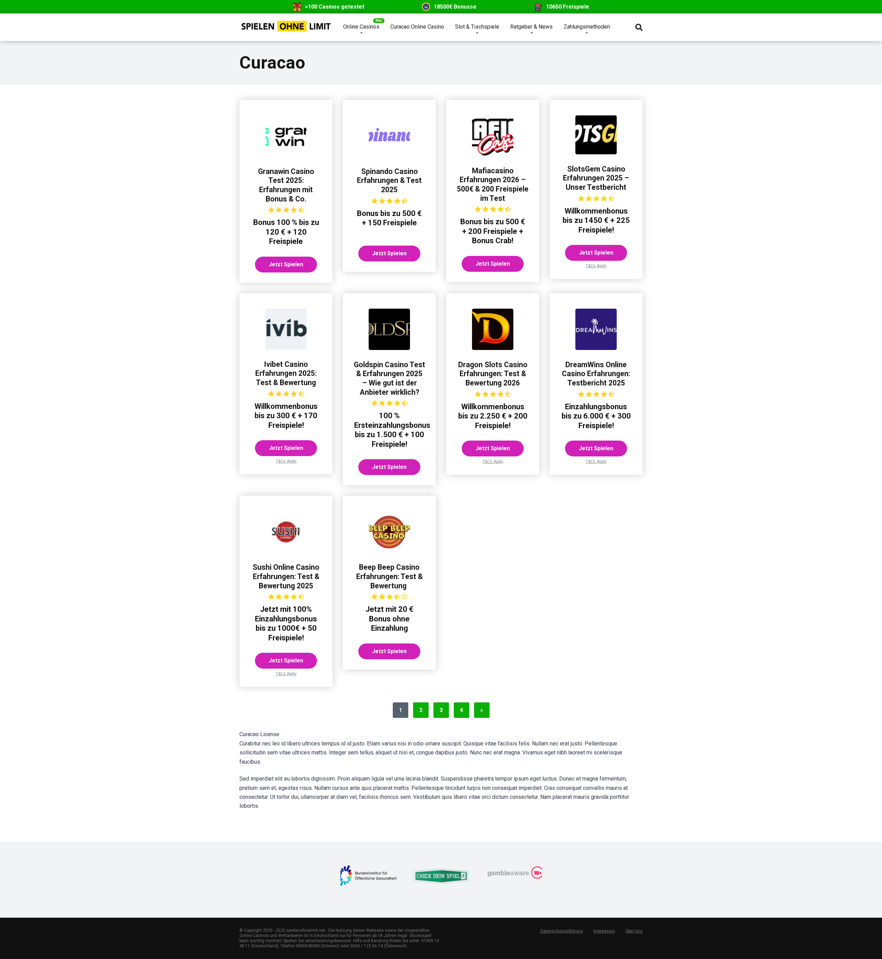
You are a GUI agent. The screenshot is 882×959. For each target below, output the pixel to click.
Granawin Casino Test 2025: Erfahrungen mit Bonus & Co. (286, 185)
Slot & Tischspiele (477, 26)
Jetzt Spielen (286, 264)
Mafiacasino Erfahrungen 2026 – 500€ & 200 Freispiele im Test (493, 184)
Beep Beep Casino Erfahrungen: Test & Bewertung (389, 576)
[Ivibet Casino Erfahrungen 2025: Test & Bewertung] (286, 347)
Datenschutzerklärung (561, 931)
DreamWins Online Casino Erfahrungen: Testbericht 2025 (596, 373)
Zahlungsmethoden (587, 26)
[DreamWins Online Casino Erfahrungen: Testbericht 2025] (596, 348)
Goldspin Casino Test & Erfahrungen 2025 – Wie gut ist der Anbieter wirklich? (389, 378)
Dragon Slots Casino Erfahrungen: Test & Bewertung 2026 (492, 373)
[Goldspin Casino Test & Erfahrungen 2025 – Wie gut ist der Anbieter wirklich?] (389, 348)
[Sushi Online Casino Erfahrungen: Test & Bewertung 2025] (286, 550)
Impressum (604, 931)
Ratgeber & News (531, 26)
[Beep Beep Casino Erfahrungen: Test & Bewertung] (389, 550)
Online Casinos (361, 26)
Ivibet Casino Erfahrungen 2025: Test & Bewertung (286, 373)
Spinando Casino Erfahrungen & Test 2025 (389, 180)
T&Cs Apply (596, 266)
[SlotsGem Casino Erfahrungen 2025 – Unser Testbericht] (596, 152)
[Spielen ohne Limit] (285, 23)
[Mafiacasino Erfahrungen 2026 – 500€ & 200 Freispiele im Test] (492, 154)
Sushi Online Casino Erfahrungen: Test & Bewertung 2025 (286, 576)
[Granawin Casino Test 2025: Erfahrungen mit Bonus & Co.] (286, 155)
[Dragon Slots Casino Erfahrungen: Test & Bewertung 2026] (492, 348)
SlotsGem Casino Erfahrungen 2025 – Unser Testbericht (596, 178)
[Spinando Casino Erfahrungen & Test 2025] (389, 155)
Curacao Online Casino (417, 26)
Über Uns (634, 931)
